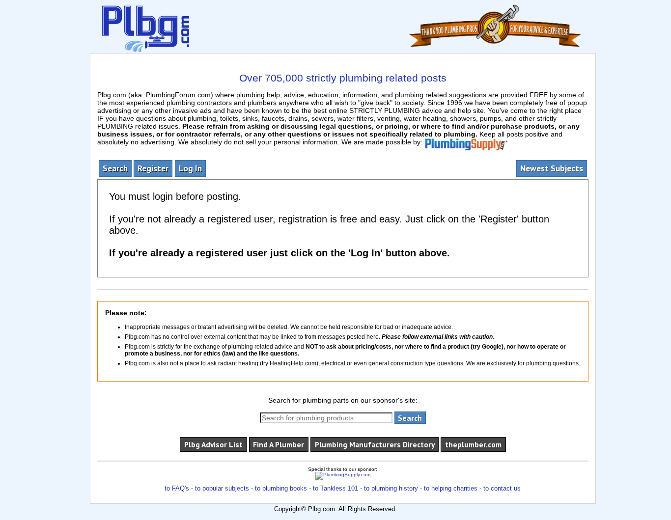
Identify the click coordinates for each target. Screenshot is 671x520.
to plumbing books (281, 488)
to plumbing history (391, 488)
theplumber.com (473, 444)
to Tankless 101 (335, 488)
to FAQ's (177, 488)
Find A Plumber (278, 444)
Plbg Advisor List (213, 444)
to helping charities (450, 488)
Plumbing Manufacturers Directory (375, 444)
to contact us (502, 488)
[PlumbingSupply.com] (342, 475)
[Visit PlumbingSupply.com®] (466, 142)
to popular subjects (222, 488)
